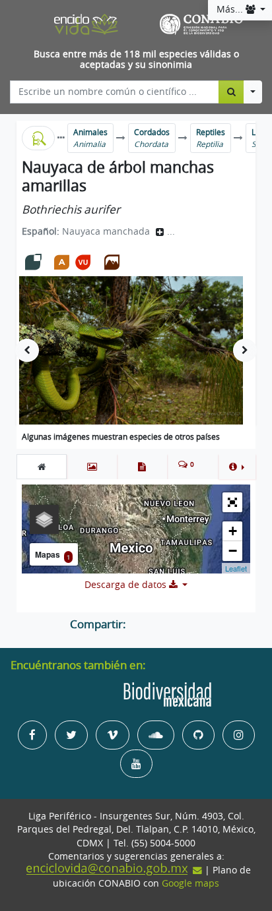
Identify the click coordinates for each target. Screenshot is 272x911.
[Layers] (44, 519)
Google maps (190, 883)
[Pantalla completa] (232, 502)
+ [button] (232, 531)
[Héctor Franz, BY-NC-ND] (131, 350)
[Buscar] (231, 91)
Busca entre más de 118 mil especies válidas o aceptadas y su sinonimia (136, 60)
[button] (236, 466)
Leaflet (236, 568)
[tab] (42, 466)
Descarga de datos (127, 585)
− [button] (232, 551)
